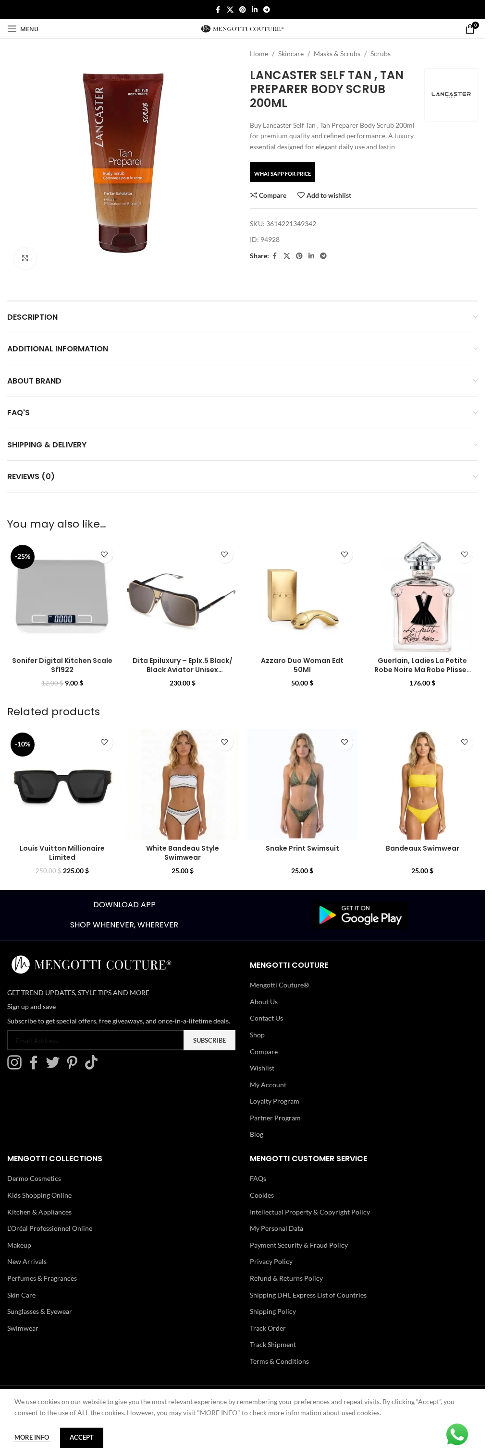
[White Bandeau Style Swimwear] (182, 784)
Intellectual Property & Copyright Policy (310, 1212)
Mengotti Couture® (279, 985)
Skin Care (21, 1295)
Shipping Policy (273, 1311)
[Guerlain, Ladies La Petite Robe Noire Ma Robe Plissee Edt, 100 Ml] (422, 596)
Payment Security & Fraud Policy (299, 1245)
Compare (264, 1051)
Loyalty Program (274, 1101)
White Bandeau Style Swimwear (182, 853)
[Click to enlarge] (25, 258)
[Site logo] (242, 28)
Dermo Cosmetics (34, 1178)
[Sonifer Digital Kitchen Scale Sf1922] (62, 596)
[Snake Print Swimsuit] (302, 784)
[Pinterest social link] (242, 9)
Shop (257, 1035)
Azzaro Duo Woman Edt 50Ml (302, 665)
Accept (82, 1437)
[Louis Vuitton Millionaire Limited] (62, 784)
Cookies (262, 1195)
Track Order (268, 1328)
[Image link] (360, 914)
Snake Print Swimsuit (302, 848)
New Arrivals (27, 1261)
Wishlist (262, 1068)
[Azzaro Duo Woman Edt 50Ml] (302, 596)
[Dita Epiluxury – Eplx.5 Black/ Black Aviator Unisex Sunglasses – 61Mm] (182, 596)
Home (259, 53)
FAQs (258, 1178)
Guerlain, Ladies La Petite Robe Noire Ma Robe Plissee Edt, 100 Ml (422, 670)
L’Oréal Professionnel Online (49, 1228)
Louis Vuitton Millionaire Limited (62, 853)
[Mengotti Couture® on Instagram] (16, 1067)
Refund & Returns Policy (286, 1278)
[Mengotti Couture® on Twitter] (55, 1067)
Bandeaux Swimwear (422, 848)
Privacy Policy (271, 1261)
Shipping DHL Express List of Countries (308, 1295)
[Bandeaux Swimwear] (422, 784)
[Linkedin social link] (254, 9)
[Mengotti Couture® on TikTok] (93, 1067)
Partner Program (275, 1118)
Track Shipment (273, 1344)
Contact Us (266, 1018)
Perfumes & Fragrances (42, 1278)
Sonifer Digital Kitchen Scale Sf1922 (62, 665)
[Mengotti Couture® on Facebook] (36, 1067)
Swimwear (22, 1328)
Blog (256, 1134)
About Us (264, 1002)
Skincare (291, 53)
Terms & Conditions (279, 1361)
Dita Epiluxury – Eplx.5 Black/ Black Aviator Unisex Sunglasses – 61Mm (183, 670)
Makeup (19, 1245)
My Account (268, 1085)
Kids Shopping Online (39, 1195)
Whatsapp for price (282, 173)
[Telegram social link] (266, 9)
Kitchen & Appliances (39, 1212)
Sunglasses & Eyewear (39, 1311)
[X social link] (230, 9)
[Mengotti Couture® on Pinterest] (74, 1067)
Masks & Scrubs (337, 53)
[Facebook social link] (218, 9)
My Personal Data (276, 1228)
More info (32, 1437)
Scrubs (380, 53)
